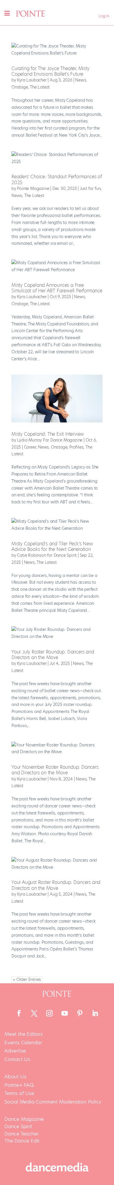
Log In (104, 15)
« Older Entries (27, 979)
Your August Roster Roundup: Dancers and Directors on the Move (55, 885)
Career (30, 447)
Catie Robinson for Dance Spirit (47, 555)
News (80, 80)
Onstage (19, 87)
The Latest (40, 87)
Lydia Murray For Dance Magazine (49, 440)
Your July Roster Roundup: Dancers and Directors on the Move (52, 654)
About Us (15, 1076)
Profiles (76, 447)
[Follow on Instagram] (49, 1013)
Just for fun (90, 188)
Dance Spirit (18, 1126)
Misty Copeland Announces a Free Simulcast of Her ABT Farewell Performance (56, 288)
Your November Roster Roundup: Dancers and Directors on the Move (55, 770)
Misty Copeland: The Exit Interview (47, 434)
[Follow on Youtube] (64, 1013)
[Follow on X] (34, 1013)
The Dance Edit (21, 1140)
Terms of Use (19, 1093)
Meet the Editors (23, 1034)
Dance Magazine (24, 1119)
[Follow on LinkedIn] (95, 1013)
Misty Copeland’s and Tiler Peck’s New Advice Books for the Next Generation (52, 546)
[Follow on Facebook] (19, 1013)
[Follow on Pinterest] (79, 1013)
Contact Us (17, 1059)
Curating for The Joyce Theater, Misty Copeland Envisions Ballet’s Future (50, 71)
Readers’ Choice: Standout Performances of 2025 (56, 179)
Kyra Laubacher (31, 80)
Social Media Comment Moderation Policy (52, 1102)
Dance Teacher (21, 1133)
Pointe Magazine (33, 188)
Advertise (15, 1051)
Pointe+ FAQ (19, 1085)
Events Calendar (23, 1042)
